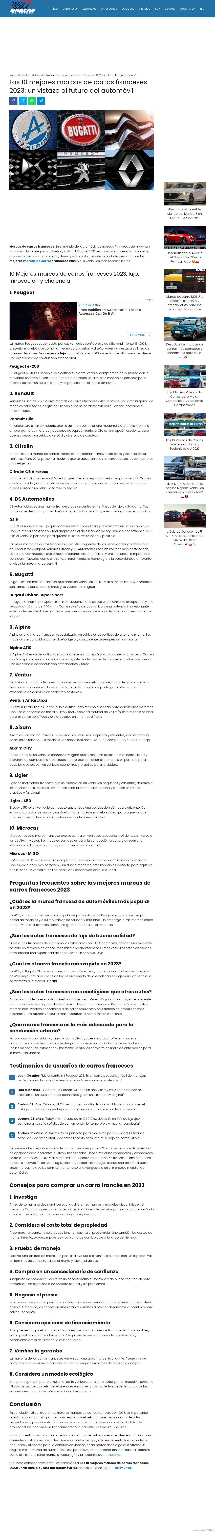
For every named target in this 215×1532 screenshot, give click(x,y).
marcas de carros (37, 261)
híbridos (144, 9)
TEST (203, 9)
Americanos (109, 9)
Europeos (128, 9)
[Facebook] (13, 101)
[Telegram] (41, 101)
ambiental (113, 1455)
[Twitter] (23, 101)
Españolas (89, 9)
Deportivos (187, 9)
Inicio (54, 9)
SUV (157, 9)
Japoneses (70, 9)
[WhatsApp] (32, 101)
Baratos (170, 9)
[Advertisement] (107, 45)
